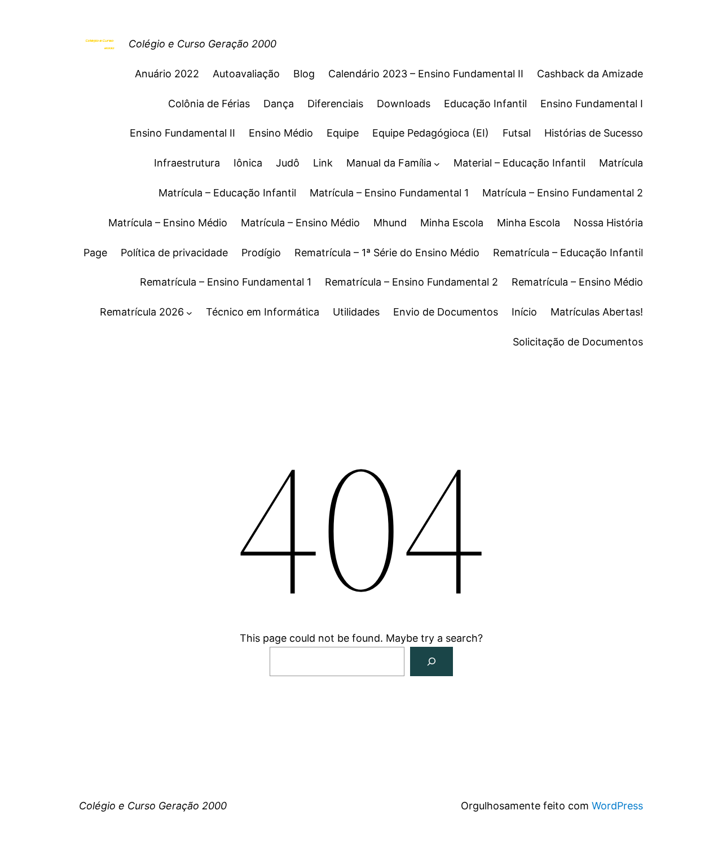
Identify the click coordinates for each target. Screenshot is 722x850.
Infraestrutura (187, 163)
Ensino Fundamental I (591, 103)
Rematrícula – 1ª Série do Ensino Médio (386, 252)
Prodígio (261, 252)
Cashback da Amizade (590, 74)
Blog (304, 74)
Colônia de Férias (209, 103)
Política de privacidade (174, 252)
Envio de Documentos (445, 312)
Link (323, 163)
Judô (288, 163)
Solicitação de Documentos (578, 342)
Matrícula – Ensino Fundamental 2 (562, 193)
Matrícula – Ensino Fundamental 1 (389, 193)
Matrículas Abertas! (597, 312)
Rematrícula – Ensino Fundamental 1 (225, 282)
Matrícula (621, 163)
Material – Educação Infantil (519, 163)
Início (524, 312)
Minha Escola (451, 223)
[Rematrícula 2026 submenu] (189, 312)
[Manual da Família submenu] (437, 163)
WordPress (617, 806)
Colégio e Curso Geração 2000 (202, 44)
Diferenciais (335, 103)
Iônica (248, 163)
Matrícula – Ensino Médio (167, 223)
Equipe (343, 133)
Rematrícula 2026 (142, 312)
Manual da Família (389, 163)
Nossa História (608, 223)
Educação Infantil (485, 103)
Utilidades (356, 312)
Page (95, 252)
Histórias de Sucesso (593, 133)
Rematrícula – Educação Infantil (568, 252)
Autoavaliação (246, 74)
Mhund (390, 223)
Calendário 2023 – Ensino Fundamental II (425, 74)
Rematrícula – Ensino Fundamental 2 (411, 282)
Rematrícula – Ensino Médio (577, 282)
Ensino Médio (281, 133)
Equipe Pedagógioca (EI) (430, 133)
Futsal (517, 133)
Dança (278, 103)
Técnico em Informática (262, 312)
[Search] (431, 661)
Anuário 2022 (167, 74)
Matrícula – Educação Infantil (227, 193)
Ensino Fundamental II (182, 133)
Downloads (403, 103)
